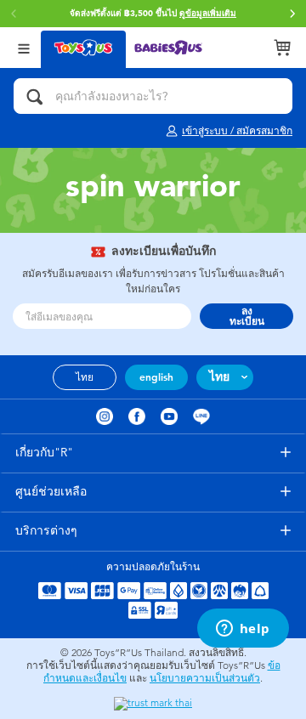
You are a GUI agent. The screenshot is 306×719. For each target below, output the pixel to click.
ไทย (85, 377)
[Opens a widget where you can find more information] (242, 630)
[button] (292, 13)
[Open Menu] (24, 47)
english (156, 377)
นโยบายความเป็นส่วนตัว (205, 678)
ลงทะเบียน (247, 316)
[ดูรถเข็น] (282, 47)
